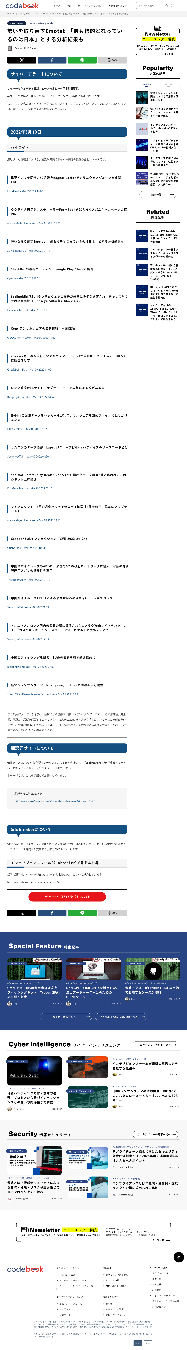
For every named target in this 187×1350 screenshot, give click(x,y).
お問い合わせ (159, 1307)
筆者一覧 (156, 1279)
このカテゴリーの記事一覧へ (154, 1045)
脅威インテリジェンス (70, 1304)
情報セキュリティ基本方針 (165, 1301)
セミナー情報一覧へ (64, 1017)
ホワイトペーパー (161, 1273)
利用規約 (156, 1290)
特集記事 (107, 1268)
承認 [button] (138, 1343)
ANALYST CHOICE (116, 1286)
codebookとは (160, 1268)
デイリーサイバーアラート (72, 1280)
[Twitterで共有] (21, 60)
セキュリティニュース (68, 1268)
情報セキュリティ (120, 6)
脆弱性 (109, 1304)
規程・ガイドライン (116, 1315)
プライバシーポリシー (163, 1296)
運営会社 (156, 1284)
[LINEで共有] (82, 60)
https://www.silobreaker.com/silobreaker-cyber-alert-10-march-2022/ (55, 801)
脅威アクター (66, 1315)
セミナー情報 (112, 1280)
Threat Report (67, 1275)
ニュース (55, 6)
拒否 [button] (148, 1343)
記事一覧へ (157, 194)
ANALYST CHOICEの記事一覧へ (119, 1017)
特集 (69, 6)
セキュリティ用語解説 (117, 1275)
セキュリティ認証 (115, 1309)
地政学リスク (66, 1309)
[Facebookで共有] (52, 60)
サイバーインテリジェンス (91, 6)
